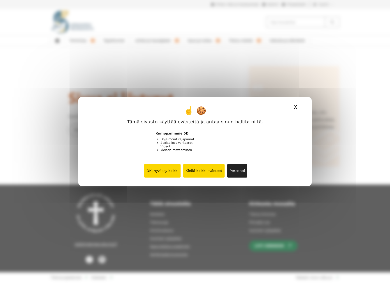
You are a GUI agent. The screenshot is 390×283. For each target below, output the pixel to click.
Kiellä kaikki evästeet (204, 171)
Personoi (237, 171)
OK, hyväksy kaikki (162, 171)
